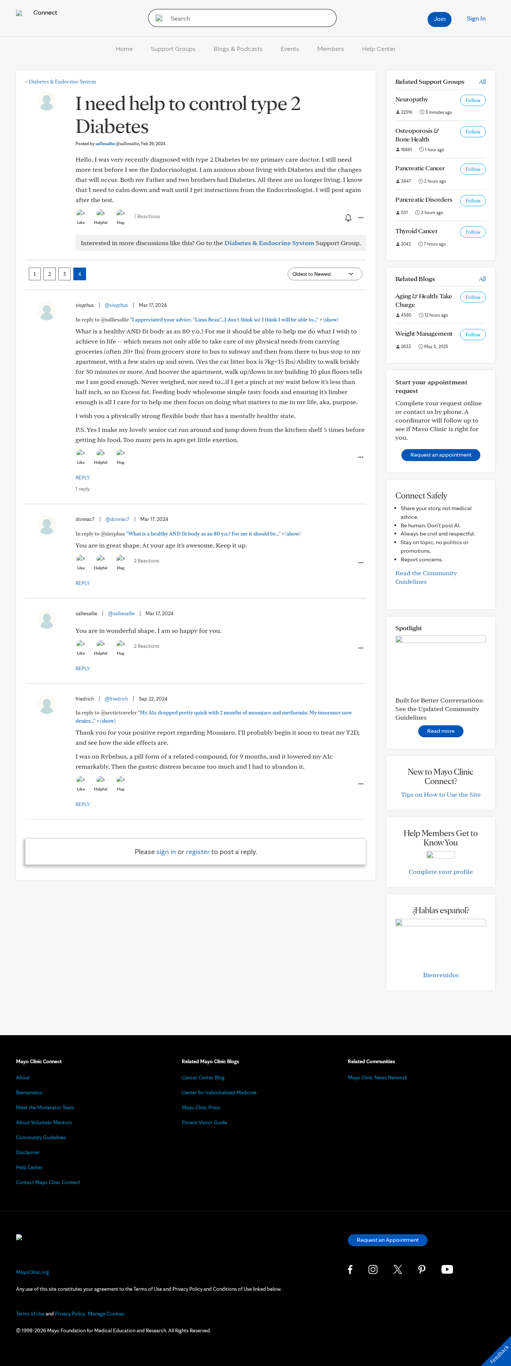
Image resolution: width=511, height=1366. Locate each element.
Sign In (476, 18)
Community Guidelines (41, 1137)
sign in (166, 851)
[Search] (156, 18)
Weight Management (424, 333)
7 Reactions (147, 216)
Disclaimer (28, 1152)
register (198, 851)
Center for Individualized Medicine (219, 1092)
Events (290, 48)
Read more (441, 730)
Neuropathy (411, 99)
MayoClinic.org (32, 1272)
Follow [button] (473, 100)
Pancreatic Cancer (420, 168)
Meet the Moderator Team (45, 1107)
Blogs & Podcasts (238, 48)
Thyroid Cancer (416, 231)
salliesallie (117, 143)
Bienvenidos (441, 975)
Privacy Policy (70, 1314)
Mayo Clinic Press (201, 1107)
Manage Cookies (106, 1314)
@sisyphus (116, 305)
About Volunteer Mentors (44, 1122)
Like (81, 222)
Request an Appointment (388, 1239)
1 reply (82, 489)
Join (440, 18)
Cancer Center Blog (203, 1077)
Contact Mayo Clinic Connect (48, 1182)
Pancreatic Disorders (423, 199)
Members (330, 48)
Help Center (379, 48)
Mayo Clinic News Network (377, 1077)
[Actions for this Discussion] (360, 217)
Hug (121, 222)
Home (124, 48)
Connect (44, 12)
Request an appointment (440, 454)
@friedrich (116, 699)
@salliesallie (121, 613)
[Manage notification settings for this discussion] (347, 217)
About (23, 1077)
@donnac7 (117, 519)
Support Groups (173, 48)
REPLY (83, 478)
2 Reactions (146, 561)
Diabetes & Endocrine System (60, 82)
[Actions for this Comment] (360, 457)
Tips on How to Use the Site (441, 794)
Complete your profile (441, 871)
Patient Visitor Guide (204, 1122)
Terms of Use (30, 1314)
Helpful (100, 222)
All (482, 81)
